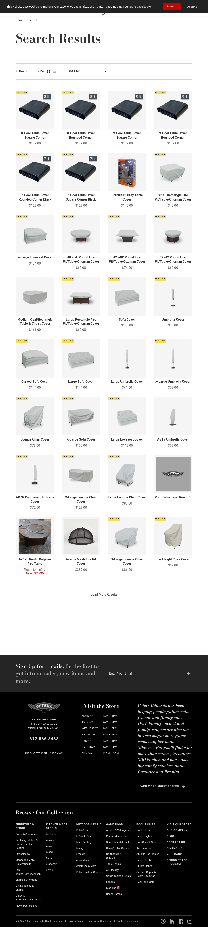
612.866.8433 (44, 738)
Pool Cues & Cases (147, 842)
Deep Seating (83, 842)
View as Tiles (48, 71)
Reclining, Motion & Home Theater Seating (27, 843)
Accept (172, 6)
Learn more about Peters (158, 786)
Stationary (51, 863)
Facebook (181, 921)
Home (19, 20)
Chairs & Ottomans (26, 879)
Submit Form (188, 673)
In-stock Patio (84, 836)
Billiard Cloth (143, 860)
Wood (49, 851)
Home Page (44, 710)
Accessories (143, 848)
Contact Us (176, 842)
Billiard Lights (144, 836)
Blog (170, 836)
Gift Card (174, 854)
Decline (192, 6)
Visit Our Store (179, 824)
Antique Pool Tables (147, 854)
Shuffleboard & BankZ (118, 842)
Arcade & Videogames (119, 830)
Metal (49, 858)
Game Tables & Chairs (119, 875)
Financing (175, 848)
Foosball (111, 881)
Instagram (189, 921)
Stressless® (23, 854)
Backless (51, 834)
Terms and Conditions (100, 921)
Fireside (80, 854)
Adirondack (82, 860)
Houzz (172, 921)
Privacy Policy (75, 921)
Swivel (49, 870)
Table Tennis (113, 863)
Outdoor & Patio (89, 824)
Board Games (114, 893)
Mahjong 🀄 (113, 887)
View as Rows (54, 71)
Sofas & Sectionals (27, 834)
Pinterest (163, 921)
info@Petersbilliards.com (44, 753)
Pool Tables (145, 824)
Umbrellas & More (86, 865)
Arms (49, 846)
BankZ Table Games (118, 848)
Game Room (115, 824)
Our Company (177, 830)
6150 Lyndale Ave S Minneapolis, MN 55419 (44, 724)
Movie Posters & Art (27, 905)
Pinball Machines (116, 836)
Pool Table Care (145, 881)
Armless (50, 840)
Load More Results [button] (104, 594)
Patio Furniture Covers (88, 872)
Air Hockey (112, 870)
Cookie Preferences (127, 921)
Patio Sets (82, 830)
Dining (79, 848)
